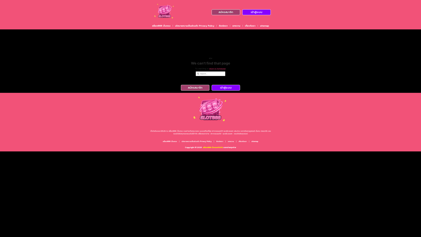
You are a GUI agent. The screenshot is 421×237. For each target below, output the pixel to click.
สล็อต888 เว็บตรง (161, 25)
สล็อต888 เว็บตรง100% (213, 147)
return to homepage (217, 68)
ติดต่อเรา (223, 25)
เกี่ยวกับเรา (250, 25)
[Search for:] (210, 73)
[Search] (198, 74)
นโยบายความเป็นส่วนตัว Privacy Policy (194, 25)
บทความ (236, 25)
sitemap (264, 25)
